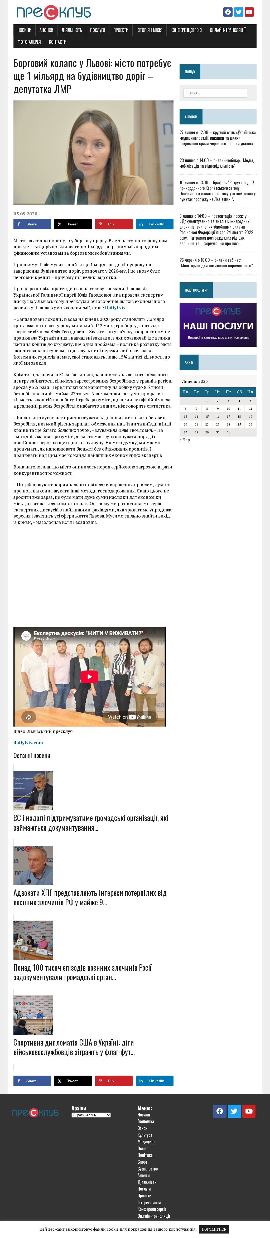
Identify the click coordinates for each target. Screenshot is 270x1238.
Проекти (120, 30)
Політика (145, 1155)
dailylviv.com (28, 742)
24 (228, 424)
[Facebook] (228, 12)
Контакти (57, 42)
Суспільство (148, 1169)
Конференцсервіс (186, 30)
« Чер (185, 440)
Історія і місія (149, 30)
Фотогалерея (29, 42)
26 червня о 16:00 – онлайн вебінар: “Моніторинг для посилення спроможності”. (217, 263)
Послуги (97, 30)
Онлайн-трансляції (228, 30)
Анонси (46, 30)
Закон (142, 1128)
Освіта (143, 1148)
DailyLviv (115, 307)
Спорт (142, 1162)
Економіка (146, 1121)
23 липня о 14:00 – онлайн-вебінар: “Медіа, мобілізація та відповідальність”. (217, 163)
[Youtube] (249, 12)
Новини (24, 30)
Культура (145, 1135)
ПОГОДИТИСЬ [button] (214, 1229)
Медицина (146, 1141)
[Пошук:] (215, 92)
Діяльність (71, 30)
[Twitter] (238, 12)
